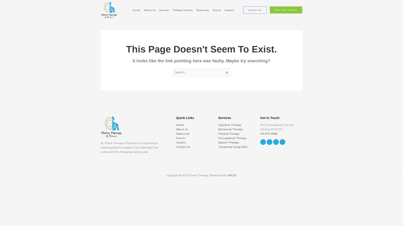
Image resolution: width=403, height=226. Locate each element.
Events (217, 10)
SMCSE (231, 175)
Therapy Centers (183, 10)
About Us (149, 10)
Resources (202, 10)
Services (164, 10)
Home (136, 10)
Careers (229, 10)
